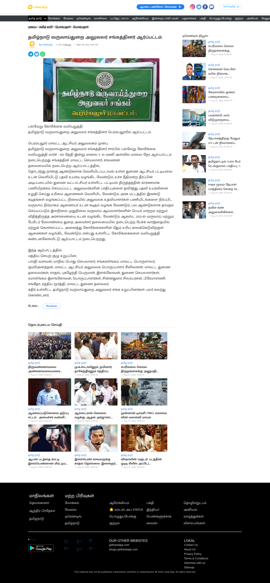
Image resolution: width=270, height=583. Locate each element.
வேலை (71, 510)
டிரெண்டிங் (73, 516)
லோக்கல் (72, 503)
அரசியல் (190, 510)
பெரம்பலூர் (63, 26)
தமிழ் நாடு (35, 18)
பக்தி (150, 503)
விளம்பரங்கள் (194, 523)
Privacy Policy (193, 553)
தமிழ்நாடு (36, 519)
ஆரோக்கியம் (119, 503)
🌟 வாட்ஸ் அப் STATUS (126, 510)
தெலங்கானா (39, 503)
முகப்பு (32, 26)
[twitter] (37, 54)
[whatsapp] (43, 54)
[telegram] (31, 54)
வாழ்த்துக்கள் (194, 516)
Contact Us (191, 544)
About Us (190, 549)
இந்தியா (152, 510)
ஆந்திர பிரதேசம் (42, 511)
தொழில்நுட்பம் (195, 503)
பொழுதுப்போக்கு (122, 516)
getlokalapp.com (119, 544)
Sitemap (189, 567)
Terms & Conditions (196, 558)
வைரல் (152, 523)
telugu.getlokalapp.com (123, 549)
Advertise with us (194, 562)
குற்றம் (114, 523)
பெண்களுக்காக (158, 516)
